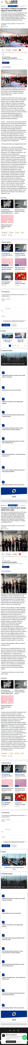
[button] (17, 6)
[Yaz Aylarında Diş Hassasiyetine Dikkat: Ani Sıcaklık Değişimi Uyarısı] (7, 207)
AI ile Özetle (7, 67)
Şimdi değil (19, 1041)
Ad (2, 310)
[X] (14, 1030)
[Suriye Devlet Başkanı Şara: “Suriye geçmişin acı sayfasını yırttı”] (14, 451)
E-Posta (3, 316)
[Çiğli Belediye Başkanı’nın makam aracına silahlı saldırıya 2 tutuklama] (20, 338)
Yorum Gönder (6, 325)
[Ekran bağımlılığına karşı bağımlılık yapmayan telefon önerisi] (7, 279)
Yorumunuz (8, 298)
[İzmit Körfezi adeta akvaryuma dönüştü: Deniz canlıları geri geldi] (14, 411)
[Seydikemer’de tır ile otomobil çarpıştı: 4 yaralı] (7, 338)
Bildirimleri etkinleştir (11, 1041)
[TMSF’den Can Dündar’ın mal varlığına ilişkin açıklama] (14, 398)
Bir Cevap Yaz (6, 291)
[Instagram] (18, 1030)
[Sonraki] (25, 346)
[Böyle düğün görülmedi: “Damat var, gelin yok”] (14, 480)
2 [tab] (12, 345)
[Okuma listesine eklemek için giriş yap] (20, 50)
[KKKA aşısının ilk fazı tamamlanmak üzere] (20, 264)
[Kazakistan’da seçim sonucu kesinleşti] (14, 385)
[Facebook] (9, 1030)
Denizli (3, 88)
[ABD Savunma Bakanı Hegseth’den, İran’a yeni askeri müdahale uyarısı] (14, 438)
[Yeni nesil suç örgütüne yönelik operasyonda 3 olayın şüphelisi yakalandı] (14, 465)
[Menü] (2, 2)
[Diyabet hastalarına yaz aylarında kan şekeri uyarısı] (7, 222)
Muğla (17, 115)
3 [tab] (15, 345)
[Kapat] (25, 54)
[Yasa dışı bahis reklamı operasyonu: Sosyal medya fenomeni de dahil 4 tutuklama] (14, 424)
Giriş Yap (14, 325)
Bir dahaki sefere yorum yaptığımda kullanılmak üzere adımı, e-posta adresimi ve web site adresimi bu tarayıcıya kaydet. (14, 321)
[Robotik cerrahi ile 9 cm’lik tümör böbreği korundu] (21, 207)
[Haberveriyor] (12, 2)
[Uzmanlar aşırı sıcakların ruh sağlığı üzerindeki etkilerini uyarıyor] (20, 279)
